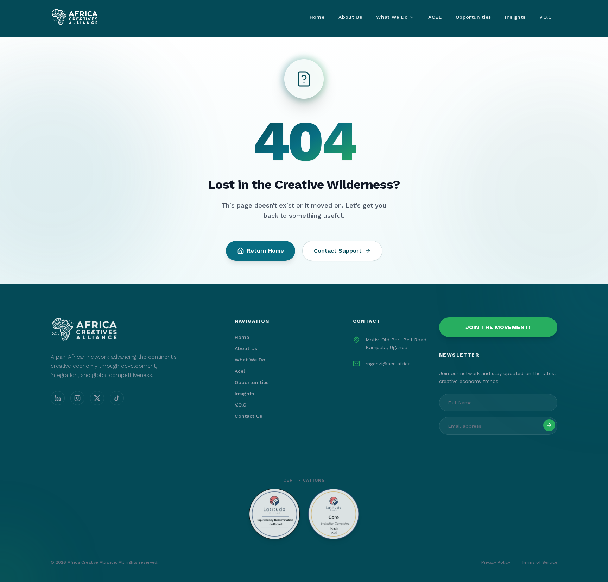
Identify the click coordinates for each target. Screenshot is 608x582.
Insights (515, 17)
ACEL (434, 17)
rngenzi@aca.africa (388, 363)
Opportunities (473, 17)
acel (240, 371)
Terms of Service (539, 562)
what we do (250, 360)
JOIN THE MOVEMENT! (498, 327)
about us (246, 348)
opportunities (251, 382)
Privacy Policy (495, 562)
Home (317, 17)
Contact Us (248, 416)
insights (244, 393)
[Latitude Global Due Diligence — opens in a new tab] (304, 514)
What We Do (392, 17)
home (242, 337)
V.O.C (545, 17)
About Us (350, 17)
